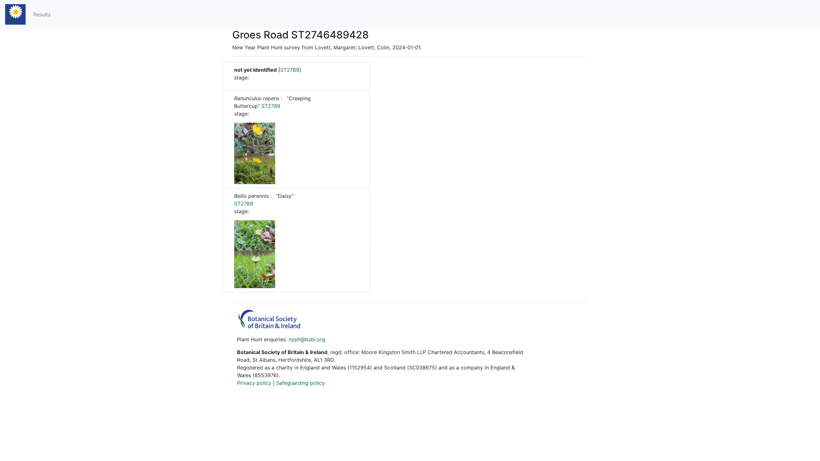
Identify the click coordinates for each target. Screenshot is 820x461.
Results (42, 14)
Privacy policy (254, 383)
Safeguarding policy (300, 383)
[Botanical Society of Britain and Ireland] (272, 326)
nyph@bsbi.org (307, 339)
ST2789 (289, 70)
